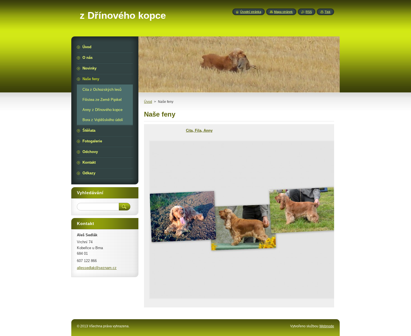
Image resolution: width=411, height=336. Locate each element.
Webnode (326, 326)
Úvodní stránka (250, 11)
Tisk (327, 11)
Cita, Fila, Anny (199, 130)
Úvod (148, 101)
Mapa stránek (283, 11)
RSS (309, 11)
